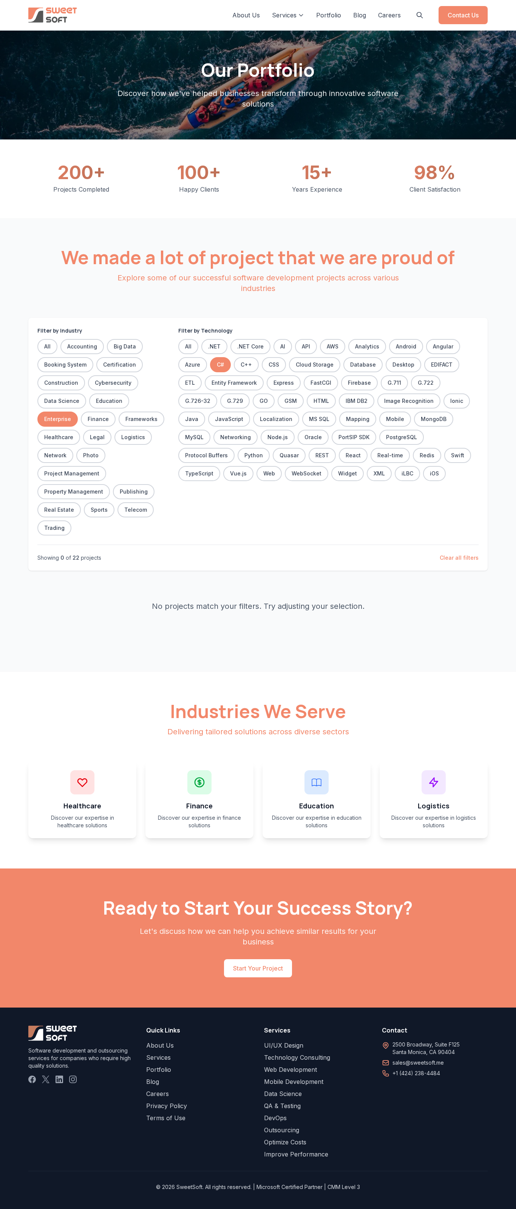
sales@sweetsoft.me (418, 1062)
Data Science (61, 401)
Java (191, 419)
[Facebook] (32, 1079)
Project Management (71, 473)
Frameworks (141, 419)
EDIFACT (442, 364)
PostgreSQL (401, 437)
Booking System (65, 364)
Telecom (135, 509)
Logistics (133, 437)
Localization (276, 419)
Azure (192, 364)
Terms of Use (165, 1118)
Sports (99, 509)
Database (363, 364)
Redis (427, 455)
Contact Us (463, 15)
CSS (274, 364)
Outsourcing (281, 1130)
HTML (321, 401)
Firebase (359, 382)
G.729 (235, 401)
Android (406, 346)
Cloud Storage (315, 364)
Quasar (289, 455)
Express (283, 382)
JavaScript (229, 419)
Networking (235, 437)
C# (220, 364)
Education (109, 401)
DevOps (275, 1118)
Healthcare (58, 437)
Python (253, 455)
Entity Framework (234, 382)
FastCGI (321, 382)
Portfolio (328, 15)
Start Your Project (258, 968)
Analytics (367, 346)
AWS (332, 346)
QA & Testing (282, 1106)
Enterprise (57, 419)
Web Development (290, 1069)
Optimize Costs (285, 1142)
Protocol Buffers (206, 455)
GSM (290, 401)
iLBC (407, 473)
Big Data (125, 346)
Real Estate (59, 509)
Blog (359, 15)
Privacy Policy (166, 1106)
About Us (246, 15)
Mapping (357, 419)
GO (264, 401)
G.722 (426, 382)
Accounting (82, 346)
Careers (389, 15)
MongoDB (433, 419)
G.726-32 (197, 401)
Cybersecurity (113, 382)
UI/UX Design (283, 1045)
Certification (119, 364)
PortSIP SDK (353, 437)
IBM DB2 (357, 401)
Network (55, 455)
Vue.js (238, 473)
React (353, 455)
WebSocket (306, 473)
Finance (98, 419)
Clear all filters (459, 557)
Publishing (134, 491)
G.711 (394, 382)
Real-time (390, 455)
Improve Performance (296, 1154)
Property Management (73, 491)
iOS (434, 473)
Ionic (456, 401)
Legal (97, 437)
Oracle (313, 437)
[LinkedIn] (59, 1079)
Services (158, 1057)
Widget (347, 473)
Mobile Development (293, 1081)
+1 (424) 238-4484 (416, 1073)
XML (379, 473)
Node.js (277, 437)
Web (269, 473)
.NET (214, 346)
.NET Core (250, 346)
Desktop (403, 364)
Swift (457, 455)
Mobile (395, 419)
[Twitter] (45, 1079)
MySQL (194, 437)
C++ (246, 364)
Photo (91, 455)
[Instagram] (73, 1079)
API (306, 346)
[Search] (419, 15)
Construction (61, 382)
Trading (54, 528)
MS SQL (319, 419)
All (47, 346)
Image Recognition (409, 401)
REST (322, 455)
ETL (190, 382)
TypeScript (199, 473)
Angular (443, 346)
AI (282, 346)
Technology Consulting (297, 1057)
